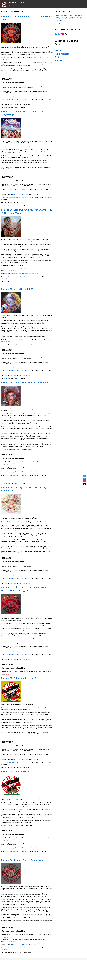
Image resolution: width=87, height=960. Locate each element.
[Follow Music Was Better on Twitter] (84, 476)
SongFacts (8, 107)
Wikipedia (15, 107)
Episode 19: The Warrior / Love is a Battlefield (25, 382)
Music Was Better (17, 2)
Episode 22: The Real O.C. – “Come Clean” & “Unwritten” (69, 17)
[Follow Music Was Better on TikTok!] (84, 484)
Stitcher (58, 60)
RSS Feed (59, 50)
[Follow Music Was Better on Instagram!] (84, 481)
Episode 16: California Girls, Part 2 (18, 678)
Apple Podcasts (62, 54)
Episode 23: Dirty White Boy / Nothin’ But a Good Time (68, 15)
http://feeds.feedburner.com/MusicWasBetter (17, 99)
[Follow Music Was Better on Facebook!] (84, 479)
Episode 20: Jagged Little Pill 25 (17, 289)
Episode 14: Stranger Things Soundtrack (22, 860)
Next (5, 956)
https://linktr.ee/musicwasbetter (20, 96)
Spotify (58, 57)
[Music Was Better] (4, 7)
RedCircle (7, 88)
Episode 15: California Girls (15, 771)
